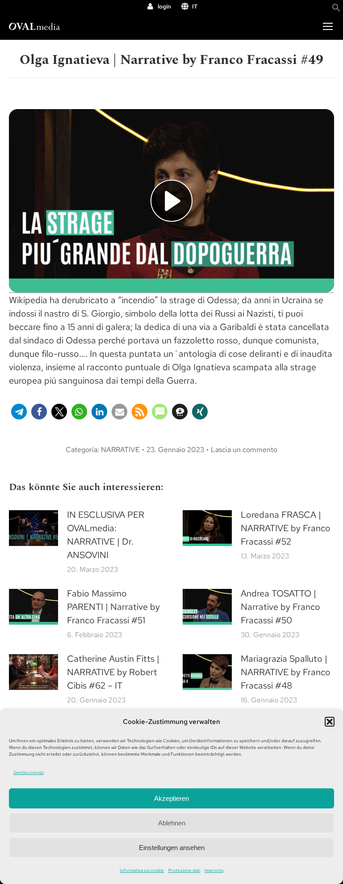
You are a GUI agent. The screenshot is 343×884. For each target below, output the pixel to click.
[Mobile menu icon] (328, 26)
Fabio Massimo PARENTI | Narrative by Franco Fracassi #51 (113, 607)
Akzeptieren (171, 798)
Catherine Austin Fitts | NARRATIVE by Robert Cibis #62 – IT (113, 672)
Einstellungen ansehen (172, 847)
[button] (329, 721)
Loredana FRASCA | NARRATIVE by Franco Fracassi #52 (285, 528)
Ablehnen (171, 823)
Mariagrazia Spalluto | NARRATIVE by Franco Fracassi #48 (285, 672)
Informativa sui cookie (142, 870)
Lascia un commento (244, 449)
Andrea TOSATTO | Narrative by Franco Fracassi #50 (280, 607)
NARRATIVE (120, 449)
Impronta (214, 870)
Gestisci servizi (28, 772)
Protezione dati (184, 870)
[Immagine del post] (33, 528)
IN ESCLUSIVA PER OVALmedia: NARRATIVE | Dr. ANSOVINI (105, 535)
